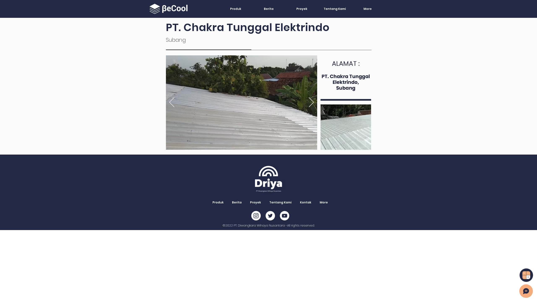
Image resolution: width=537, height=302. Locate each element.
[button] (235, 9)
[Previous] (171, 102)
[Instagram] (256, 215)
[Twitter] (270, 215)
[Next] (311, 102)
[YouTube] (284, 215)
